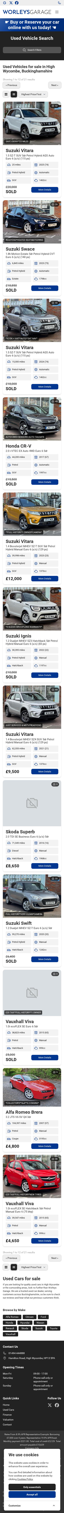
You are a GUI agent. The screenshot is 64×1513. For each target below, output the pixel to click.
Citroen (30, 1316)
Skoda (24, 1328)
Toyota (53, 1328)
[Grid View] (6, 94)
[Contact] (59, 3)
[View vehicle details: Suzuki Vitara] (32, 123)
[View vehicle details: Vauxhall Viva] (32, 993)
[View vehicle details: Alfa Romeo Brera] (32, 1087)
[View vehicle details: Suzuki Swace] (32, 222)
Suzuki (39, 1328)
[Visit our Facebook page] (16, 3)
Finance (7, 1414)
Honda (9, 1322)
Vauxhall (10, 1334)
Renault (10, 1328)
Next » (54, 85)
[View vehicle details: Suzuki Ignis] (32, 609)
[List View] (14, 94)
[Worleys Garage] (4, 3)
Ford (43, 1316)
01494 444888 (17, 1353)
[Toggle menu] (57, 12)
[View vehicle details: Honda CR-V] (32, 419)
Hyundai (25, 1322)
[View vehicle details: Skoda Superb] (32, 803)
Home (6, 1404)
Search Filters (34, 50)
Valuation (8, 1419)
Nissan (40, 1322)
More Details (44, 189)
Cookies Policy (25, 1479)
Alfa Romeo (12, 1316)
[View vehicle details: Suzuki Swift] (32, 896)
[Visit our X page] (11, 3)
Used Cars (8, 1409)
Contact (7, 1424)
